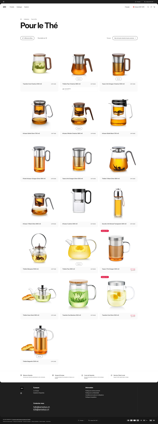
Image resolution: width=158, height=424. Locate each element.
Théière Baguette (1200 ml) (30, 361)
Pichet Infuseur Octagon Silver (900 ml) (34, 178)
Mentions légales (42, 421)
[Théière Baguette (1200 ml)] (39, 340)
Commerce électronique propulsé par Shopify (21, 419)
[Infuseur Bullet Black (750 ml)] (119, 112)
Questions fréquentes (38, 392)
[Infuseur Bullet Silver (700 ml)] (39, 112)
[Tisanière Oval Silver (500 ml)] (119, 294)
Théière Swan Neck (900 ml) (31, 315)
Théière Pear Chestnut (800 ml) (71, 84)
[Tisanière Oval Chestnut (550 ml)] (39, 63)
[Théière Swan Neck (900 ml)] (39, 294)
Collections (26, 19)
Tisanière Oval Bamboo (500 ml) (71, 315)
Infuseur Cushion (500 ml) (69, 224)
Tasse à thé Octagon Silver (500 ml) (72, 178)
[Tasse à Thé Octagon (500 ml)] (119, 248)
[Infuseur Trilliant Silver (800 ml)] (39, 202)
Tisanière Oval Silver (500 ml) (110, 315)
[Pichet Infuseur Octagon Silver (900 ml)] (39, 157)
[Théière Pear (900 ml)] (79, 248)
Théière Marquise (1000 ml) (31, 269)
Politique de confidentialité (92, 392)
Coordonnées (48, 421)
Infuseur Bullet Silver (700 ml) (31, 133)
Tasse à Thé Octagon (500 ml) (110, 269)
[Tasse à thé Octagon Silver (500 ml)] (79, 157)
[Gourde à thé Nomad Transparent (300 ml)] (119, 202)
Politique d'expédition (91, 397)
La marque (36, 390)
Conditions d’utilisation (27, 421)
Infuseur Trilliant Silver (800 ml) (32, 224)
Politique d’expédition (35, 421)
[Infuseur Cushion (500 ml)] (79, 202)
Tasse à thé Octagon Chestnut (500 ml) (113, 84)
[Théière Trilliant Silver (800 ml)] (119, 157)
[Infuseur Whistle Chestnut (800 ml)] (79, 112)
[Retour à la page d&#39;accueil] (21, 19)
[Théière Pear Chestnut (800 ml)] (79, 63)
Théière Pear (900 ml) (68, 269)
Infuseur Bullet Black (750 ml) (110, 133)
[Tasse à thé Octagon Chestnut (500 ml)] (119, 63)
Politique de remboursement (92, 390)
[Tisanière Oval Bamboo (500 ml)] (79, 294)
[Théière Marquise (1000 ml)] (39, 248)
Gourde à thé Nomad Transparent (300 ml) (114, 224)
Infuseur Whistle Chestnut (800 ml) (72, 133)
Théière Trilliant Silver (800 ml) (111, 178)
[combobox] (138, 1)
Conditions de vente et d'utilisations (94, 395)
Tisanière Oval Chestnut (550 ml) (32, 84)
